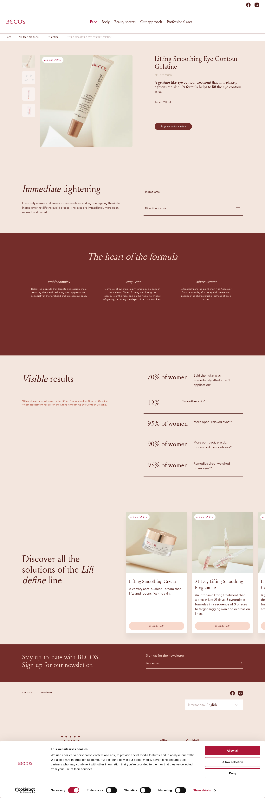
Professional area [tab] (179, 21)
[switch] (111, 790)
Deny (232, 773)
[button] (193, 191)
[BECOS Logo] (15, 21)
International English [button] (202, 704)
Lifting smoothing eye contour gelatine (89, 36)
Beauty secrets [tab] (125, 21)
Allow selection (232, 762)
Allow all (232, 750)
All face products (28, 36)
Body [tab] (106, 21)
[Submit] (238, 663)
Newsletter (46, 692)
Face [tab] (93, 21)
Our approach (151, 21)
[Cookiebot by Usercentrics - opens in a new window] (25, 790)
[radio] (28, 61)
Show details (202, 790)
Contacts (27, 692)
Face (8, 36)
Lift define (52, 36)
